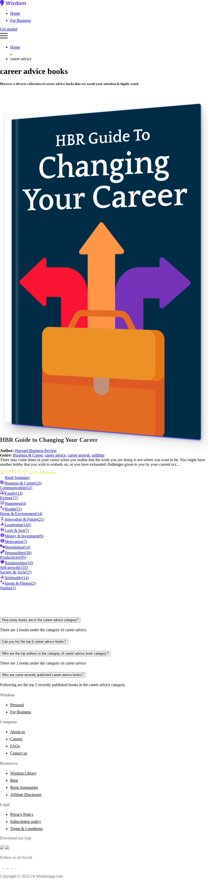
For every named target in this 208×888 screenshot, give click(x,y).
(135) (14, 567)
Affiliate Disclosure (25, 794)
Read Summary (17, 477)
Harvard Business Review (36, 450)
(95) (13, 557)
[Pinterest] (17, 867)
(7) (17, 530)
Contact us (18, 753)
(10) (19, 563)
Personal (17, 705)
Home (15, 13)
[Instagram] (10, 867)
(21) (24, 519)
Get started (8, 29)
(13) (14, 493)
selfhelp (98, 455)
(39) (18, 553)
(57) (15, 572)
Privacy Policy (21, 814)
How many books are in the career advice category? (40, 620)
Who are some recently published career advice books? (42, 675)
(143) (18, 525)
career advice (55, 455)
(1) (8, 588)
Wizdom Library (23, 773)
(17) (9, 498)
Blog (14, 780)
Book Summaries (24, 787)
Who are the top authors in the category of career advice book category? (55, 653)
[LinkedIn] (14, 867)
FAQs (15, 746)
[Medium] (6, 867)
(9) (24, 536)
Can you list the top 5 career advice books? (34, 641)
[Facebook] (2, 867)
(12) (16, 488)
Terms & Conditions (26, 828)
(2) (20, 583)
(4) (15, 503)
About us (17, 732)
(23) (23, 483)
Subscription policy (25, 821)
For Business (20, 20)
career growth (79, 455)
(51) (13, 509)
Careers (16, 739)
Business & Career (28, 455)
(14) (21, 513)
